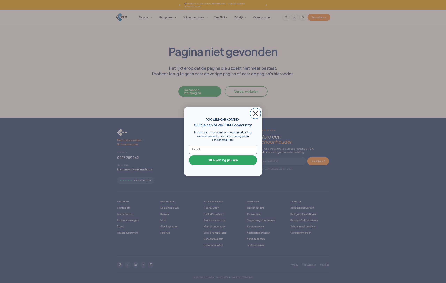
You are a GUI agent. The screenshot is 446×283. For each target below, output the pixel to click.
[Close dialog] (255, 113)
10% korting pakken (223, 160)
